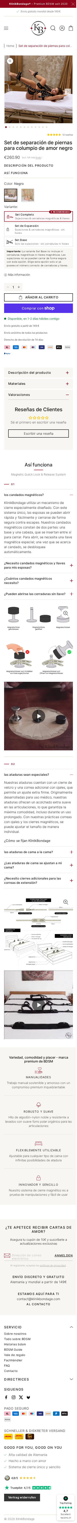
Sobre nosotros (15, 1346)
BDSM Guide (13, 1362)
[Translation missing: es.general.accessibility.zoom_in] (37, 660)
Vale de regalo (14, 1367)
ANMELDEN (61, 1268)
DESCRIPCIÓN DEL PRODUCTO (29, 171)
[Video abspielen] (37, 731)
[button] (6, 28)
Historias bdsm (15, 1357)
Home (10, 45)
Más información (19, 290)
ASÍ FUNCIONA (16, 178)
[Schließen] (73, 4)
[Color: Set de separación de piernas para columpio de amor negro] (11, 201)
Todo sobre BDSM (17, 1351)
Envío (38, 163)
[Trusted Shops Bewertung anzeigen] (37, 1490)
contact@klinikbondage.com (37, 1312)
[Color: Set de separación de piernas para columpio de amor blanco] (28, 200)
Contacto (11, 1383)
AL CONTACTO (37, 1317)
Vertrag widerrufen (22, 1510)
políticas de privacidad (51, 1278)
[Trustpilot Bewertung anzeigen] (37, 1500)
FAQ (7, 1378)
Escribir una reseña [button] (37, 449)
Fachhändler (13, 1373)
